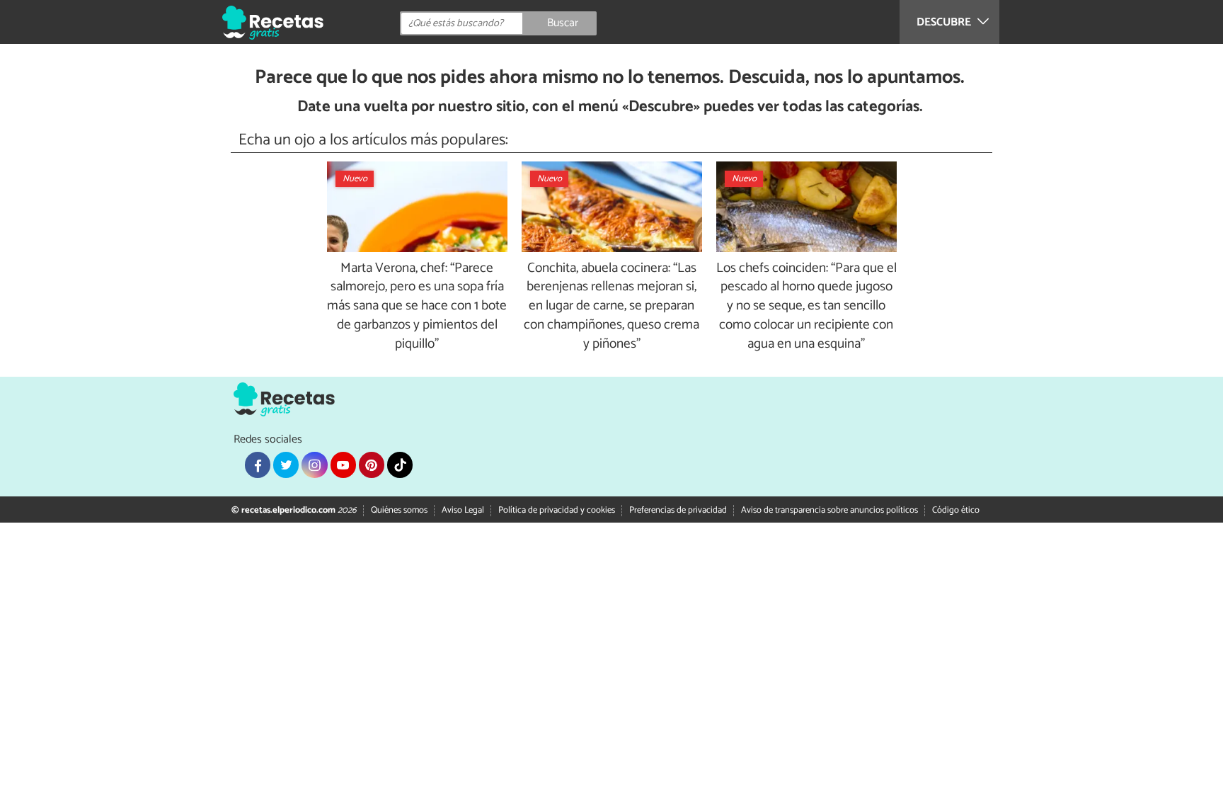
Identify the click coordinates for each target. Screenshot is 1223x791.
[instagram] (314, 464)
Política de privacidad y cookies (556, 510)
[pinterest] (371, 464)
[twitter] (286, 464)
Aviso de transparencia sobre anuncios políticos (829, 510)
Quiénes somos (399, 510)
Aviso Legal (463, 510)
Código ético (956, 510)
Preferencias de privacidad (678, 510)
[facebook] (257, 464)
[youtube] (343, 464)
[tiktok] (400, 464)
